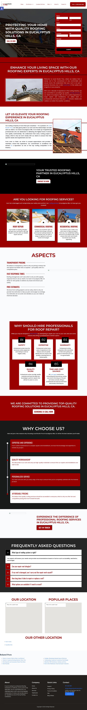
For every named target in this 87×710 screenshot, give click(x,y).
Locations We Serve (40, 4)
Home (22, 4)
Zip (70, 33)
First (57, 20)
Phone (58, 28)
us (11, 145)
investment (66, 85)
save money (33, 333)
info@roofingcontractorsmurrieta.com (74, 688)
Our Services (29, 4)
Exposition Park (8, 644)
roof (67, 99)
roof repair (54, 374)
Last (70, 20)
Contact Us (63, 4)
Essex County (8, 641)
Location (58, 33)
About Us (56, 4)
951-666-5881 (68, 686)
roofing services (75, 93)
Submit (68, 49)
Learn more (69, 693)
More (48, 4)
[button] (2, 8)
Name (58, 16)
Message (59, 39)
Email (58, 23)
